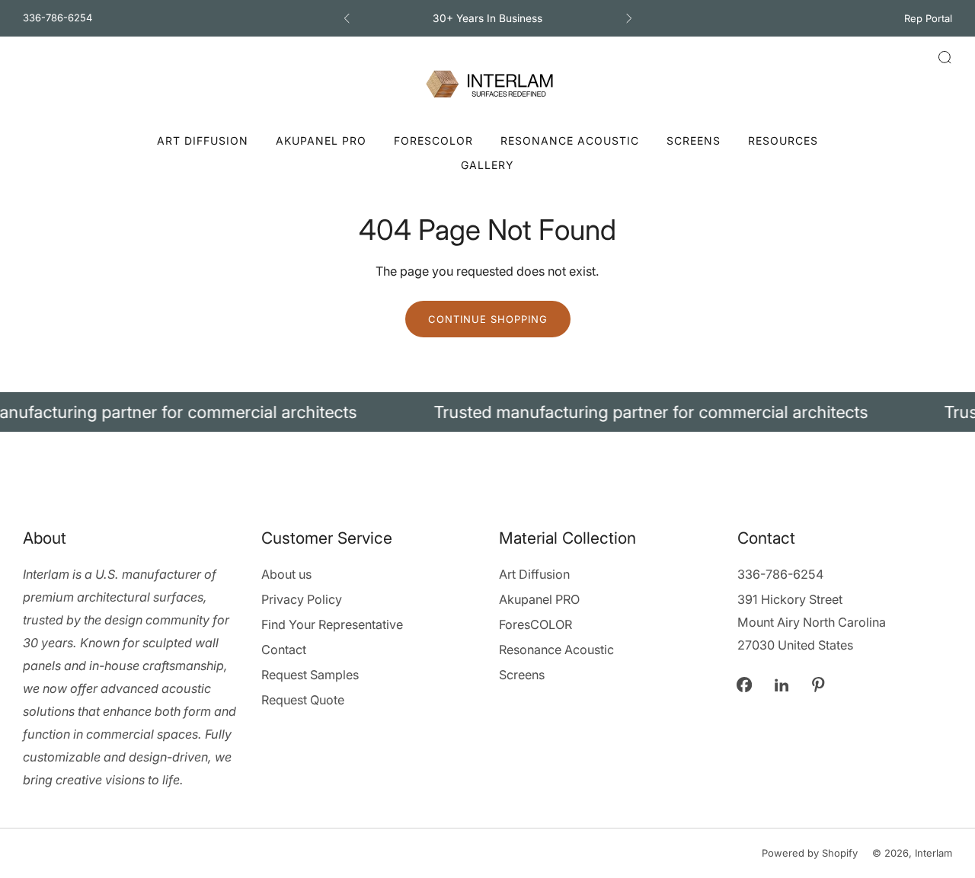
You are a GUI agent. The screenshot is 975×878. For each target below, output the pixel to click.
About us (286, 574)
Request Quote (302, 699)
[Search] (944, 57)
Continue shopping (488, 319)
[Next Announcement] (629, 18)
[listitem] (488, 18)
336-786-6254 (57, 17)
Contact (283, 649)
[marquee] (487, 412)
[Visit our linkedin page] (782, 684)
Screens (694, 140)
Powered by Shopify (810, 853)
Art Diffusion (202, 140)
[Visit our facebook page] (744, 684)
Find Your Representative (332, 624)
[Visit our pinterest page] (818, 684)
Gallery (487, 164)
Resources (783, 140)
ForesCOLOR (433, 140)
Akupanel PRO (321, 140)
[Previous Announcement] (346, 18)
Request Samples (310, 674)
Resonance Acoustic (569, 140)
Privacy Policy (301, 599)
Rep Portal (928, 18)
